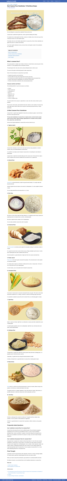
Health (44, 1)
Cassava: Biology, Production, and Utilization (16, 475)
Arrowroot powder (10, 247)
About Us (63, 479)
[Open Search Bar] (59, 1)
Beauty (52, 1)
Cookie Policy (45, 479)
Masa (8, 386)
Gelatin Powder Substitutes (13, 465)
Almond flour (9, 182)
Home (8, 4)
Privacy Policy (39, 479)
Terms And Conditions (57, 479)
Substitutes (15, 4)
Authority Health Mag (9, 479)
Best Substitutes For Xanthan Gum (14, 466)
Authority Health (11, 1)
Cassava (9, 474)
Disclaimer (50, 479)
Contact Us (57, 1)
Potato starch (9, 259)
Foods (48, 1)
